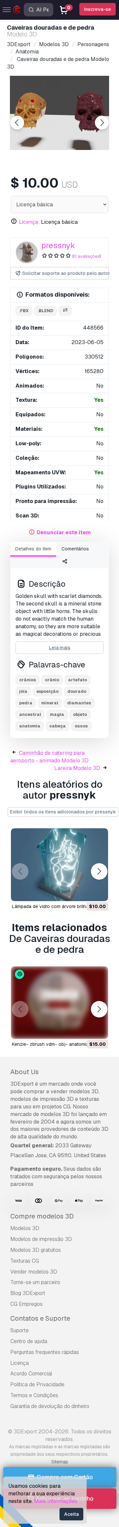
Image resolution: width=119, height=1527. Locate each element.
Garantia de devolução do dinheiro (49, 1406)
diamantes (79, 703)
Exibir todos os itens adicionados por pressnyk (63, 812)
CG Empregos (26, 1304)
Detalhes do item (33, 549)
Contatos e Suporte (40, 1318)
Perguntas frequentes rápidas (44, 1352)
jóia (23, 691)
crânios (27, 680)
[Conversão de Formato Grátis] (65, 311)
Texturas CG (24, 1260)
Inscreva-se (97, 9)
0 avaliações (86, 256)
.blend (45, 310)
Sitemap (59, 1462)
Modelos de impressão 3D (41, 1239)
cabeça (57, 726)
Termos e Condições (34, 1395)
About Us (24, 1072)
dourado (76, 691)
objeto (80, 714)
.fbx (24, 310)
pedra (25, 703)
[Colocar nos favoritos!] (98, 891)
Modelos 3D (24, 1228)
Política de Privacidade (37, 1384)
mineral (49, 703)
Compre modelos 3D (42, 1216)
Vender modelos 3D (33, 1271)
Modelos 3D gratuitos (35, 1250)
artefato (77, 680)
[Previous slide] (17, 123)
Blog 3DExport (27, 1293)
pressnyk (58, 245)
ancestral (30, 714)
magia (57, 714)
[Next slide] (102, 123)
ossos (81, 726)
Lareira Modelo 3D (77, 768)
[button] (99, 871)
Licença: (29, 222)
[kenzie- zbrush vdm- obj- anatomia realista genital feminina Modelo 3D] (59, 1002)
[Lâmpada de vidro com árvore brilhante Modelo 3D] (59, 864)
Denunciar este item (64, 532)
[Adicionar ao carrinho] (85, 891)
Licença (19, 1363)
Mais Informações (55, 1501)
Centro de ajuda (28, 1341)
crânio (52, 680)
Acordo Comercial (31, 1373)
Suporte (19, 1330)
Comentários (75, 549)
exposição (47, 691)
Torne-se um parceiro (35, 1282)
